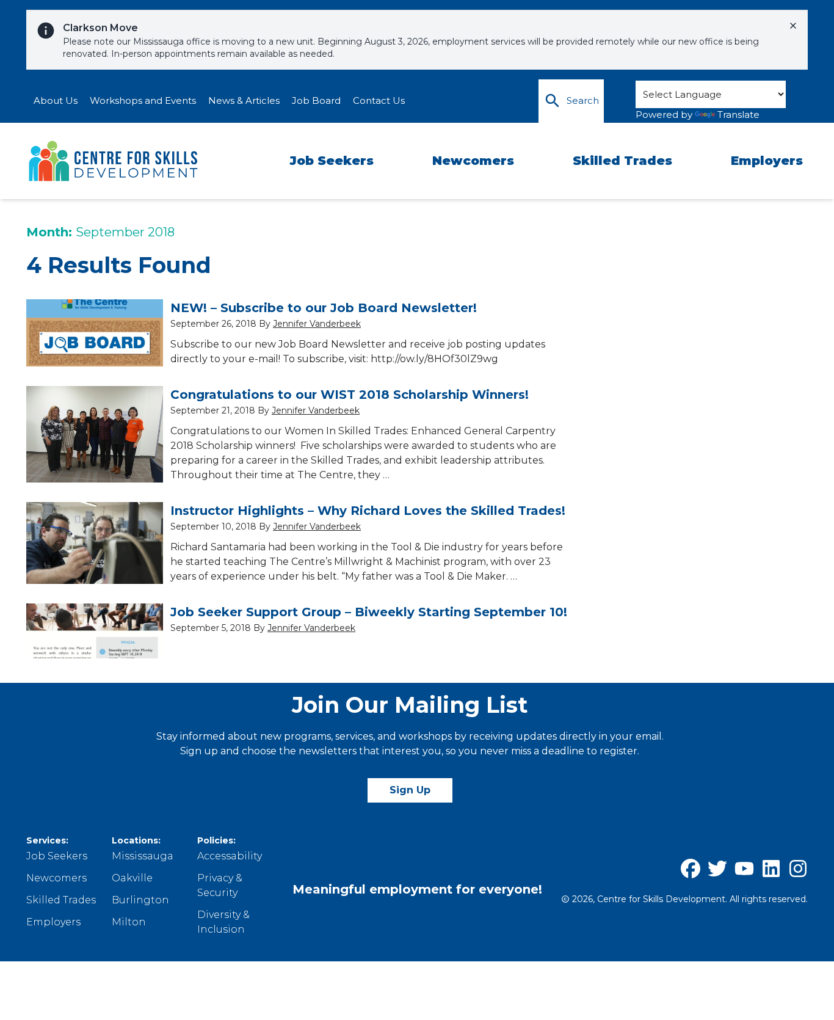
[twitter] (717, 868)
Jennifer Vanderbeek (317, 323)
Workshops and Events (143, 100)
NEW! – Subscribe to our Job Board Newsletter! (323, 308)
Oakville (132, 878)
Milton (129, 922)
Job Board (316, 100)
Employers (767, 160)
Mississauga (142, 856)
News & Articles (244, 100)
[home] (114, 161)
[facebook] (690, 868)
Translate (738, 114)
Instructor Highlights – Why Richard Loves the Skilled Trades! (367, 510)
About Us (56, 100)
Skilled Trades (622, 160)
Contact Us (379, 100)
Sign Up (410, 790)
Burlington (140, 900)
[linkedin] (771, 868)
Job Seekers (331, 160)
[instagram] (798, 868)
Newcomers (473, 160)
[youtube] (744, 868)
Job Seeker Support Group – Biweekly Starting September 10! (368, 612)
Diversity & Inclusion (223, 922)
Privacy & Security (219, 885)
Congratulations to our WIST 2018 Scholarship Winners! (349, 394)
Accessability (229, 856)
